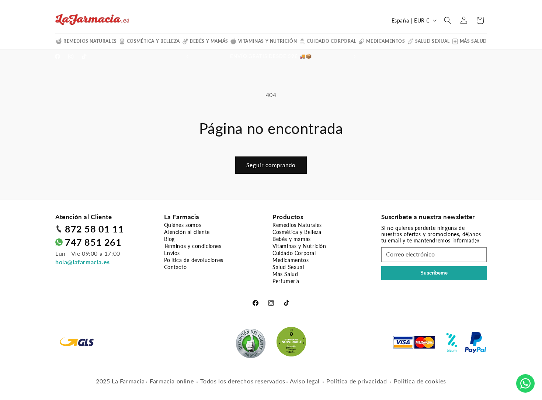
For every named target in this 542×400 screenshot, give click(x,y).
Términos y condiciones (193, 246)
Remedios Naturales (90, 41)
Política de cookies (420, 381)
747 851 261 (93, 242)
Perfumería (285, 281)
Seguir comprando (271, 165)
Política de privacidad (356, 381)
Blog (169, 239)
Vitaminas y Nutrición (267, 41)
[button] (447, 20)
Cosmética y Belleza (153, 41)
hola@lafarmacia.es (82, 261)
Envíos (172, 253)
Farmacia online (172, 381)
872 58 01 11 (94, 228)
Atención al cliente (187, 232)
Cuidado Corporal (332, 41)
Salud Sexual (432, 41)
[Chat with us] (525, 383)
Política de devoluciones (193, 260)
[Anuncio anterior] (187, 56)
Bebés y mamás (209, 41)
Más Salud (473, 41)
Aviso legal (305, 381)
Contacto (175, 267)
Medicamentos (385, 41)
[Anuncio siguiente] (355, 56)
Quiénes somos (183, 225)
